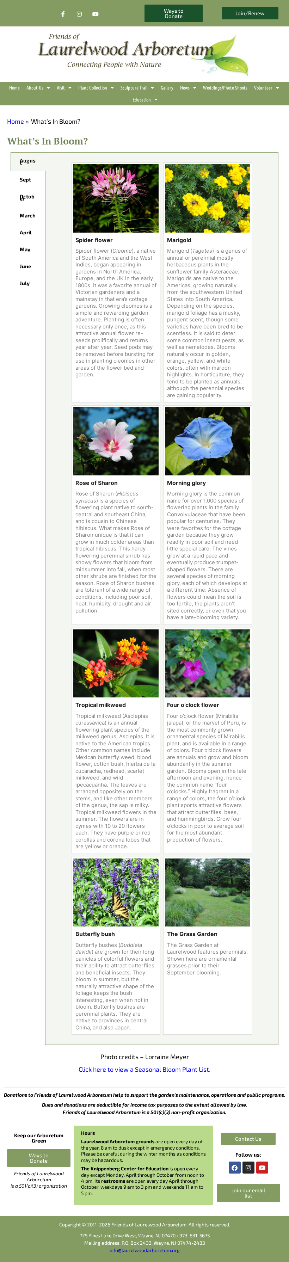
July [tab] (25, 283)
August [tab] (28, 161)
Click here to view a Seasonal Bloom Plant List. (144, 1069)
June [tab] (25, 266)
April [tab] (26, 232)
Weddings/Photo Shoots (225, 87)
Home (14, 87)
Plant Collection (92, 87)
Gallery (167, 87)
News (185, 87)
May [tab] (25, 249)
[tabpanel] (161, 599)
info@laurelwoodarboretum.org (145, 1250)
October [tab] (27, 197)
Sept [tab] (25, 179)
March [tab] (28, 215)
